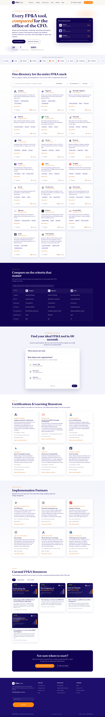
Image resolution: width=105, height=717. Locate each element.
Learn (52, 2)
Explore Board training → (20, 472)
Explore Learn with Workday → (76, 440)
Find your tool (45, 2)
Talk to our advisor (77, 2)
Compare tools (41, 688)
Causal (20, 163)
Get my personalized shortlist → (45, 666)
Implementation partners (62, 688)
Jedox (20, 234)
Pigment (48, 91)
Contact (78, 692)
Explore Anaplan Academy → (20, 440)
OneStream (49, 187)
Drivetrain (76, 187)
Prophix (75, 163)
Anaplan (21, 91)
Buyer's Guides (31, 579)
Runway (75, 140)
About (77, 685)
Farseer (47, 210)
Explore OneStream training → (49, 472)
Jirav (47, 163)
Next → (74, 386)
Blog (63, 2)
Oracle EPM (77, 210)
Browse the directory (33, 41)
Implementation (21, 579)
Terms (84, 714)
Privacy (80, 714)
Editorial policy (90, 714)
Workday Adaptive (79, 91)
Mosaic (47, 140)
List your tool (79, 688)
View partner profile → (19, 524)
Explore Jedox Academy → (75, 472)
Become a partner (80, 690)
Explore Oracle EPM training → (49, 439)
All (13, 579)
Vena (47, 117)
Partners (58, 2)
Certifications (60, 685)
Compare (38, 2)
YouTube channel (61, 692)
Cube (19, 140)
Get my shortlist (88, 2)
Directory (31, 2)
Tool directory (41, 685)
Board (20, 187)
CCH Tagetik (49, 234)
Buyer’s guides (60, 690)
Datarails (76, 117)
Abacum (20, 210)
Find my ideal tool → (19, 41)
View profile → (17, 106)
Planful (20, 117)
